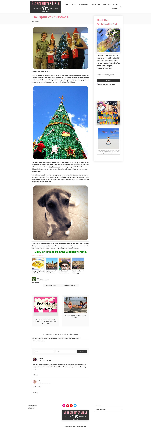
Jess (38, 278)
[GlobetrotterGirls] (45, 7)
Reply (36, 375)
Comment (82, 351)
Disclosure (31, 408)
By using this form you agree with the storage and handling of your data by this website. (57, 338)
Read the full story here (104, 68)
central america (51, 285)
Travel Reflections (35, 21)
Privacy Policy (32, 405)
